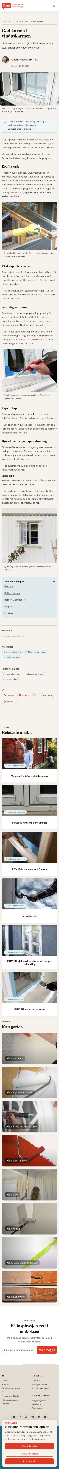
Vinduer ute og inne (34, 21)
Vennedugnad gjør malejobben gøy (29, 776)
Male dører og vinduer (35, 674)
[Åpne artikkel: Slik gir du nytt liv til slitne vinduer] (29, 800)
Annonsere (6, 1392)
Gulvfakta (36, 1404)
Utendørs (19, 21)
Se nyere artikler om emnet (20, 129)
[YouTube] (45, 1416)
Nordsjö (8, 613)
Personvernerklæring (11, 1396)
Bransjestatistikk (39, 1384)
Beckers (8, 586)
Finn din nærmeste (40, 1388)
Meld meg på (47, 1350)
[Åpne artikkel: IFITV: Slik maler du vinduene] (29, 987)
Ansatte (5, 1384)
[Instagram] (20, 1416)
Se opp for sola (29, 916)
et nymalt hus (31, 139)
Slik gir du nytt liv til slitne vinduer (29, 822)
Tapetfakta (37, 1408)
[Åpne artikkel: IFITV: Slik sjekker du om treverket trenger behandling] (29, 940)
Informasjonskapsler (10, 1400)
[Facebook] (13, 1416)
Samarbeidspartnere (11, 1388)
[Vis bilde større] (29, 89)
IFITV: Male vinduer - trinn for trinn (30, 869)
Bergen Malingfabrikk (15, 599)
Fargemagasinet (39, 1400)
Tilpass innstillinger (29, 1453)
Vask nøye (17, 176)
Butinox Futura (12, 593)
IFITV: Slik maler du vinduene (29, 1009)
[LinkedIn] (38, 1416)
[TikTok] (26, 1416)
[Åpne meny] (54, 6)
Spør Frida (36, 1380)
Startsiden (6, 21)
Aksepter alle (29, 1461)
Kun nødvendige (30, 1446)
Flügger (8, 606)
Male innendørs (11, 679)
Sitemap (5, 1403)
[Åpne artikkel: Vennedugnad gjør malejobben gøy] (29, 753)
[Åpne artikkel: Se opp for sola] (29, 894)
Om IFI (4, 1380)
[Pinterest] (32, 1416)
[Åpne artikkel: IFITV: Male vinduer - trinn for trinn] (29, 847)
